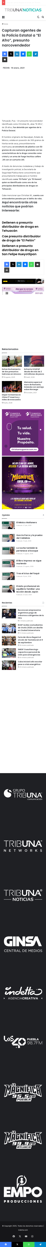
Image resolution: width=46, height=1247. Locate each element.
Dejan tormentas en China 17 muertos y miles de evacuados (11, 397)
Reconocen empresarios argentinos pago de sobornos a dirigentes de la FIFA (31, 614)
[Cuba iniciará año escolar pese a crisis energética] (9, 665)
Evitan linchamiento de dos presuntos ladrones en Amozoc (11, 371)
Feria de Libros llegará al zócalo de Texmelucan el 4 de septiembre (30, 640)
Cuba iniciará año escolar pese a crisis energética (30, 663)
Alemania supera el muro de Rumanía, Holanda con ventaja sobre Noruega (34, 386)
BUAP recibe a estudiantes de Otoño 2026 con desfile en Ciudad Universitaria (30, 628)
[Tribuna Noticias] (23, 9)
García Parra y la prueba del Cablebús (29, 536)
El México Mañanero (26, 522)
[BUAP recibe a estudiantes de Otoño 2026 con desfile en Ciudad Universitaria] (9, 628)
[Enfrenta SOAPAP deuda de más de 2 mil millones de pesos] (34, 361)
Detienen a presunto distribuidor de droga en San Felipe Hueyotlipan (20, 250)
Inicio (5, 24)
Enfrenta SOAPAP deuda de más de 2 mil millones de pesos (34, 371)
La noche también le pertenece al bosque (27, 549)
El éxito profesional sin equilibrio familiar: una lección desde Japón (28, 589)
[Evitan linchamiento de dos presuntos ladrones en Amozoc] (12, 361)
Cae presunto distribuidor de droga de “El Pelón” (21, 238)
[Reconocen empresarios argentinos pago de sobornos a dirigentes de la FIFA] (9, 613)
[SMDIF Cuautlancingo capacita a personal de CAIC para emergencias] (9, 653)
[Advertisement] (23, 92)
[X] (10, 54)
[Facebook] (4, 54)
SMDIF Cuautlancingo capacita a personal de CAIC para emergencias (29, 652)
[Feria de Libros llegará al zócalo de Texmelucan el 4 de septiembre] (9, 640)
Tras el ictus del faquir (28, 573)
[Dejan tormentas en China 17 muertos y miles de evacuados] (12, 386)
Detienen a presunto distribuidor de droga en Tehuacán (20, 227)
